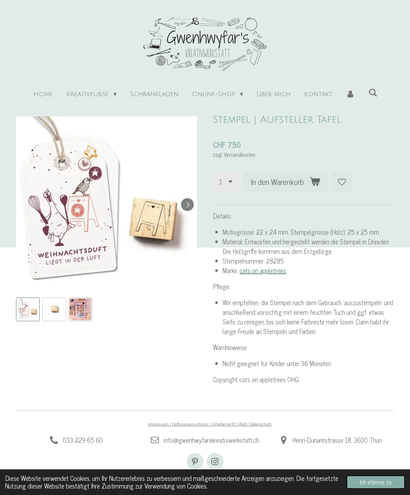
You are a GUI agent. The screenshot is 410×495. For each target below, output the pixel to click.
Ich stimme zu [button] (375, 482)
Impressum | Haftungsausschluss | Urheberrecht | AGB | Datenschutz (210, 423)
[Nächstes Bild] (187, 204)
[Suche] (372, 93)
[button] (28, 309)
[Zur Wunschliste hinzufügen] (342, 182)
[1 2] (226, 182)
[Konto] (350, 94)
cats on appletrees (263, 270)
